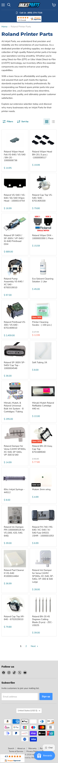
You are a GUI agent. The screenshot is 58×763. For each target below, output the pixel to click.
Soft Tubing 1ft (39, 362)
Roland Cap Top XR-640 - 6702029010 (14, 618)
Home (4, 26)
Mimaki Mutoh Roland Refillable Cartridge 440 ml (43, 405)
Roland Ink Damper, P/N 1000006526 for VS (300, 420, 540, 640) (14, 531)
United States (27, 710)
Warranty (32, 748)
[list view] (53, 121)
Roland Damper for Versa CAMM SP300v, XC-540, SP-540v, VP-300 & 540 (15, 450)
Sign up (46, 696)
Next (33, 646)
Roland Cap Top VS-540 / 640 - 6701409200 (42, 197)
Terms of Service (16, 751)
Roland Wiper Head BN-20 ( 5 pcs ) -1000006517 (42, 154)
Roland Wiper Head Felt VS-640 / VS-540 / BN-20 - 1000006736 (14, 156)
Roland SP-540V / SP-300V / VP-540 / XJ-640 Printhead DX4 (14, 240)
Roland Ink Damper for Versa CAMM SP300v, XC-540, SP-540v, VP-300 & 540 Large (43, 576)
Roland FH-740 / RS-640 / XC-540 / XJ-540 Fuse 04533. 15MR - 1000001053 (43, 531)
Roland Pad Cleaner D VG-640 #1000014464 (14, 573)
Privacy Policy (32, 751)
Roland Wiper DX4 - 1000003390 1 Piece (42, 237)
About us (21, 748)
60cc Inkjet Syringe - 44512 (14, 491)
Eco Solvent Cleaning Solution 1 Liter (42, 280)
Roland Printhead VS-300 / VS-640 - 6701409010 (15, 325)
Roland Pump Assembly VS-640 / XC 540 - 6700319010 (13, 283)
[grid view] (46, 121)
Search (11, 748)
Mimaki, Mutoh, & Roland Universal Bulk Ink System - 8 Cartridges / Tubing (13, 407)
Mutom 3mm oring (41, 489)
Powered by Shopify (29, 757)
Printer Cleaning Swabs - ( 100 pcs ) (42, 323)
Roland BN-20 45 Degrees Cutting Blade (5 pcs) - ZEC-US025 (42, 621)
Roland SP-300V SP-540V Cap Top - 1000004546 (14, 365)
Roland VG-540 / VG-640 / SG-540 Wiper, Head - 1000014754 (14, 197)
